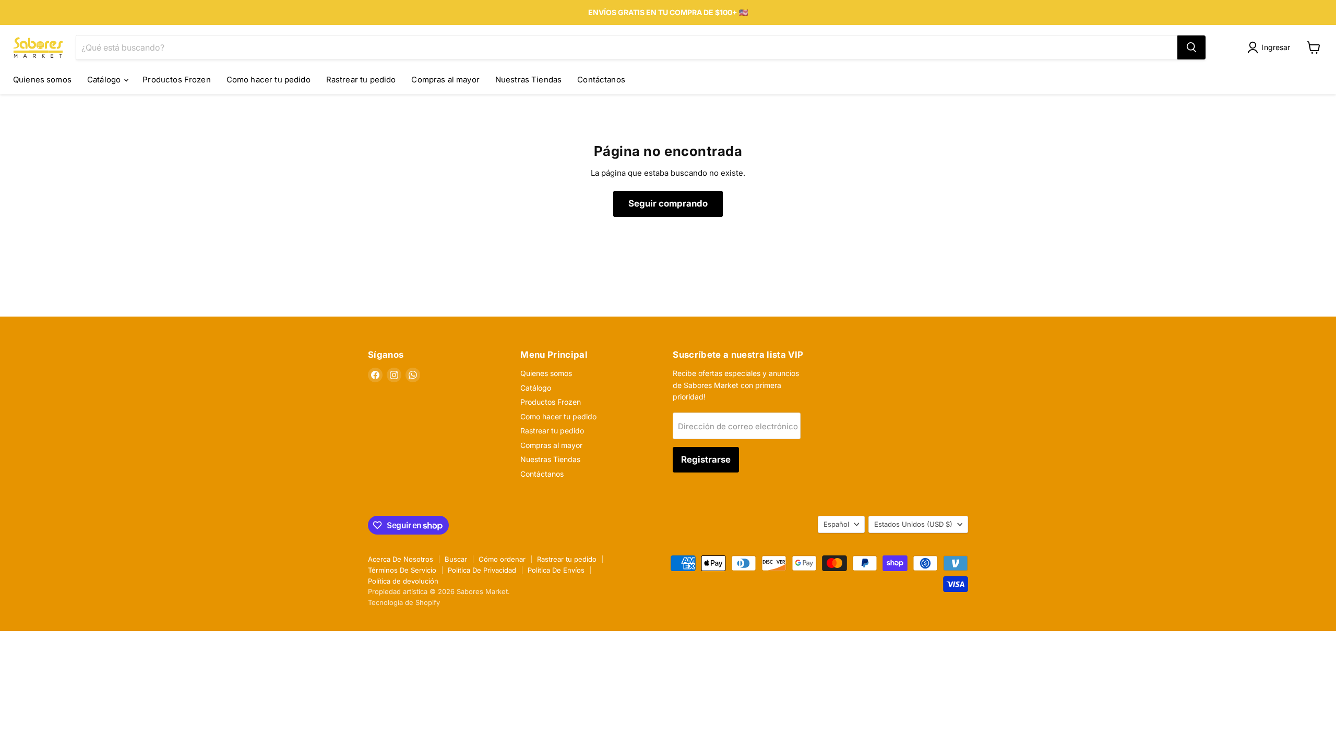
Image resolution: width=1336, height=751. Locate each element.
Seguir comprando (668, 203)
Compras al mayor (445, 79)
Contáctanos (601, 79)
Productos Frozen (176, 79)
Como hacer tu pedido (268, 79)
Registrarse (706, 459)
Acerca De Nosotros (400, 559)
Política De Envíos (556, 570)
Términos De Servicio (402, 570)
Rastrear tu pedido (361, 79)
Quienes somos (42, 79)
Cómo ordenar (502, 559)
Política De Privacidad (482, 570)
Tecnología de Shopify (404, 602)
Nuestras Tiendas (528, 79)
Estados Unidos (913, 524)
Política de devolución (403, 581)
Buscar (456, 559)
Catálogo (105, 79)
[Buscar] (1191, 47)
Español (836, 524)
